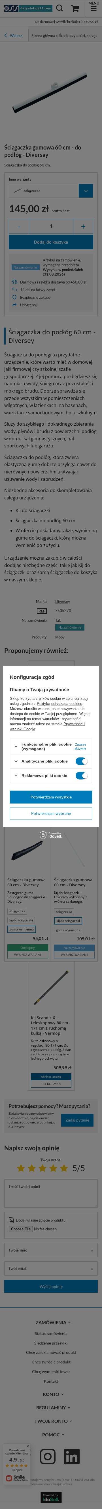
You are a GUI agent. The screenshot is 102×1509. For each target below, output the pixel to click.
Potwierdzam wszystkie (51, 796)
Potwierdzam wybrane (51, 813)
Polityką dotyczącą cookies (59, 704)
